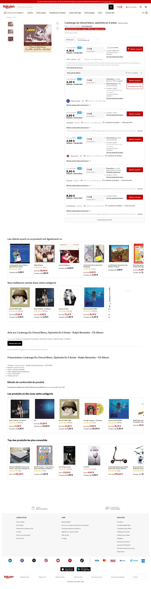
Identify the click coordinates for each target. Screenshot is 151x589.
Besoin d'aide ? (66, 522)
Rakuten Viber (60, 577)
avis (75, 33)
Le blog (64, 538)
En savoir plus (91, 51)
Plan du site (65, 535)
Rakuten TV (42, 577)
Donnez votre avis (15, 343)
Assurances (120, 551)
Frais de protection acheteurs (71, 528)
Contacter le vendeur (112, 122)
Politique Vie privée (123, 532)
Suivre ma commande (23, 535)
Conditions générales (123, 525)
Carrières (120, 522)
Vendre (18, 532)
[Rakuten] (9, 7)
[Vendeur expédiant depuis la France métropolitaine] (86, 101)
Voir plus (140, 130)
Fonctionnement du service (126, 548)
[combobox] (62, 7)
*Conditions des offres (124, 528)
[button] (108, 1)
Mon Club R (20, 538)
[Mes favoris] (141, 7)
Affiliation (120, 538)
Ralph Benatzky (20, 365)
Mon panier (20, 525)
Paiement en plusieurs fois (24, 528)
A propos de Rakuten (123, 545)
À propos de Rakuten (118, 577)
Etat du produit (81, 39)
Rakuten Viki (78, 577)
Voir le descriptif (87, 26)
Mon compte (20, 522)
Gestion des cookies (123, 535)
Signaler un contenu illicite (70, 532)
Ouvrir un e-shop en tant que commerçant (75, 525)
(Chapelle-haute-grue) (113, 172)
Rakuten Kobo (24, 577)
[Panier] (146, 7)
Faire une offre (127, 122)
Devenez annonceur (123, 542)
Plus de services (97, 577)
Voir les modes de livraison (114, 56)
